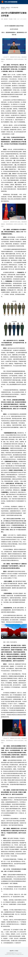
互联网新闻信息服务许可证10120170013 (14, 953)
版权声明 (12, 950)
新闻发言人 (8, 7)
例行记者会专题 (14, 7)
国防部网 (3, 7)
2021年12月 (3, 8)
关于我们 (16, 950)
